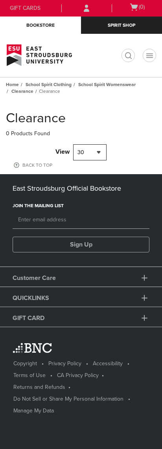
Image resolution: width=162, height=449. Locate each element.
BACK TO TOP (37, 165)
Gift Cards (25, 8)
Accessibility (108, 363)
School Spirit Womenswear (107, 84)
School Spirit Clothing (49, 84)
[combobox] (90, 152)
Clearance (22, 91)
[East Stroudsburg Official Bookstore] (41, 55)
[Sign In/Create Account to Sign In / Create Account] (86, 8)
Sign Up (81, 244)
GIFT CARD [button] (28, 318)
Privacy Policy (64, 363)
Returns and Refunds (39, 387)
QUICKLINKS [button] (31, 298)
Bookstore (40, 25)
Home (12, 84)
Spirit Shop (121, 25)
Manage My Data (33, 410)
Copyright (25, 363)
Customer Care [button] (34, 278)
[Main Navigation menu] (149, 55)
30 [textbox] (80, 152)
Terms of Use (29, 375)
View (62, 152)
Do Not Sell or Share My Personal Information (68, 399)
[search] (128, 55)
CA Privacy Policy (78, 375)
